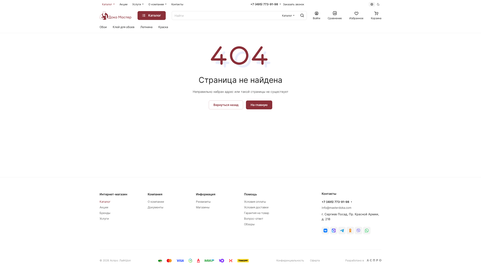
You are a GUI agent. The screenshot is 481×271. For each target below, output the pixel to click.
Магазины (202, 207)
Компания (155, 194)
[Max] (333, 230)
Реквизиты (203, 201)
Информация (205, 194)
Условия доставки (256, 207)
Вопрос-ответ (253, 218)
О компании (156, 201)
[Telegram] (342, 230)
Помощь (250, 194)
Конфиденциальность (290, 260)
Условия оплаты (255, 201)
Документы (155, 207)
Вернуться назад (225, 105)
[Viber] (358, 230)
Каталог (105, 201)
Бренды (105, 213)
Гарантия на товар (256, 213)
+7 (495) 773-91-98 (264, 4)
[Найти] (302, 15)
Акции (104, 207)
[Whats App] (367, 230)
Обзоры (249, 224)
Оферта (315, 260)
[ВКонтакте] (325, 230)
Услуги (104, 218)
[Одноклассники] (350, 230)
